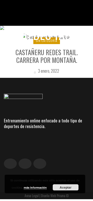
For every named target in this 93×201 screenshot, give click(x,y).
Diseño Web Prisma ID (55, 195)
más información (35, 187)
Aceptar (66, 187)
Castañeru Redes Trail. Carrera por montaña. (47, 56)
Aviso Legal (32, 195)
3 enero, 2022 (48, 71)
